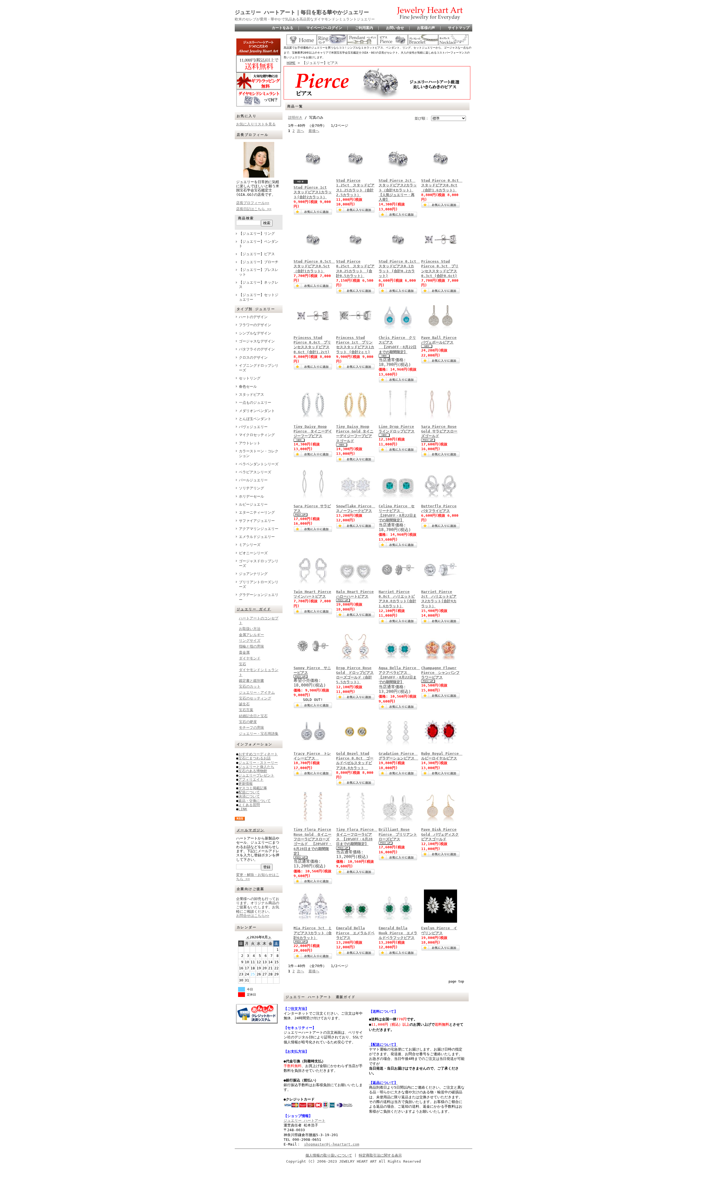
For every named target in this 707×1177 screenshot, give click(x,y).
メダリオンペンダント (257, 411)
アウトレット (249, 443)
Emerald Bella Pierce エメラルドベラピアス (355, 933)
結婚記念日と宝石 (253, 716)
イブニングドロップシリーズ (258, 367)
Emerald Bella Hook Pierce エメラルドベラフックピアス (398, 933)
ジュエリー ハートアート (304, 1120)
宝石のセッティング (255, 698)
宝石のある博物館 (252, 771)
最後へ (313, 131)
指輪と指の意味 (251, 646)
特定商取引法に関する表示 (380, 1155)
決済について (249, 796)
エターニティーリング (257, 512)
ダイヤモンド (249, 658)
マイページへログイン (324, 28)
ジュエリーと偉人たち (256, 767)
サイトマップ (458, 28)
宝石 (242, 664)
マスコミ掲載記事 (252, 788)
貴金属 (244, 652)
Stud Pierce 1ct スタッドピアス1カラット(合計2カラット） (313, 192)
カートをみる (282, 28)
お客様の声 (426, 28)
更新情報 (245, 784)
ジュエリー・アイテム (257, 692)
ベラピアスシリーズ (255, 472)
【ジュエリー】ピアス (257, 254)
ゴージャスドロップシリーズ (258, 563)
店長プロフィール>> (252, 203)
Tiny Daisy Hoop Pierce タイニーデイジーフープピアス (313, 431)
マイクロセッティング (257, 435)
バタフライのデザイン (257, 349)
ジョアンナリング (253, 574)
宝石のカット (249, 686)
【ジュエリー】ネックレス (258, 284)
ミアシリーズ (249, 545)
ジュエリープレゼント (256, 775)
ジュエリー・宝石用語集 (258, 734)
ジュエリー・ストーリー (258, 763)
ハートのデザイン (253, 317)
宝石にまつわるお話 (254, 758)
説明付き (295, 117)
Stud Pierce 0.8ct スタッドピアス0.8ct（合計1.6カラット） (441, 185)
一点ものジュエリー (255, 402)
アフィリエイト (250, 779)
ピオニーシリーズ (253, 553)
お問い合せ (395, 28)
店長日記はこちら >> (253, 209)
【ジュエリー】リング (257, 233)
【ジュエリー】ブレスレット (258, 272)
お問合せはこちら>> (252, 916)
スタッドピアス (251, 394)
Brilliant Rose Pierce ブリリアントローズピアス (398, 834)
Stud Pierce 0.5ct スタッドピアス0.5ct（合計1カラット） (314, 266)
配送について (249, 792)
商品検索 (246, 218)
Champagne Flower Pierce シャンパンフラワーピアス (440, 673)
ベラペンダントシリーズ (258, 464)
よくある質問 (249, 805)
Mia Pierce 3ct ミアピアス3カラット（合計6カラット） (313, 933)
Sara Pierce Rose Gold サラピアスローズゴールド (439, 431)
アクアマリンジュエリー (258, 529)
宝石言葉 (246, 710)
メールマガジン (251, 830)
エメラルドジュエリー (257, 537)
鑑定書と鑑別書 (251, 681)
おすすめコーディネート (258, 754)
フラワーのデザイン (255, 325)
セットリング (249, 378)
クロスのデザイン (253, 357)
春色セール (248, 386)
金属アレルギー (251, 635)
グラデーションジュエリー (258, 597)
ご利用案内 (364, 28)
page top (456, 981)
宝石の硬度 (248, 722)
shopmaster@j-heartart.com (331, 1144)
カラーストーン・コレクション (258, 453)
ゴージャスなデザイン (257, 341)
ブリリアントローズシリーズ (258, 584)
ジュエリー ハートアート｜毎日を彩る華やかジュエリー (302, 12)
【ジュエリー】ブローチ (258, 262)
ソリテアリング (251, 488)
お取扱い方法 (249, 629)
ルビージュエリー (253, 504)
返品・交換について (254, 801)
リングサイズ (249, 640)
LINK (242, 809)
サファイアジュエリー (257, 521)
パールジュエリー (253, 480)
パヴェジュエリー (253, 427)
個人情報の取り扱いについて (328, 1155)
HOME (291, 63)
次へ (300, 131)
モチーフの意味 (251, 727)
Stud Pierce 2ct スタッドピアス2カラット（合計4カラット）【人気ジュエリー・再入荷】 (398, 190)
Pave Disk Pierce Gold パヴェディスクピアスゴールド (440, 834)
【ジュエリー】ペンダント (258, 243)
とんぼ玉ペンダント (255, 419)
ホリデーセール (251, 496)
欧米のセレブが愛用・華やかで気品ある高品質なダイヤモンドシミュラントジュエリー (305, 19)
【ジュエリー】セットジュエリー (258, 297)
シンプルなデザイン (255, 333)
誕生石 (244, 704)
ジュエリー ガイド (254, 609)
